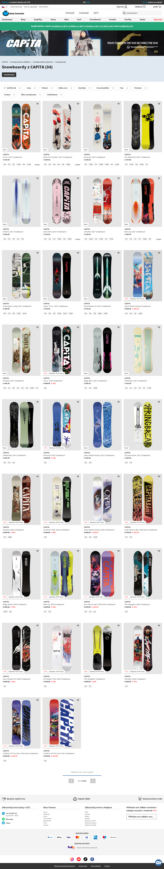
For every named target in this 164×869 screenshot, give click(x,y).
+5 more (77, 164)
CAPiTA (5, 62)
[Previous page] (71, 781)
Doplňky (38, 19)
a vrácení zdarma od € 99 (16, 2)
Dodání (87, 819)
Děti (96, 13)
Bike (66, 19)
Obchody (46, 814)
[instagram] (72, 859)
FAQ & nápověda (30, 7)
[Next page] (93, 781)
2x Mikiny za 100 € (76, 26)
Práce (45, 816)
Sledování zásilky (90, 825)
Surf (79, 19)
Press (45, 823)
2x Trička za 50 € (107, 26)
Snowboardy (60, 62)
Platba (87, 816)
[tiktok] (85, 859)
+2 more (77, 239)
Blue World (43, 7)
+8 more (37, 164)
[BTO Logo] (28, 13)
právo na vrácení (152, 2)
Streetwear (7, 19)
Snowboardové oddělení (20, 62)
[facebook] (92, 859)
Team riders (47, 819)
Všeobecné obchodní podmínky (64, 866)
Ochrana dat (83, 866)
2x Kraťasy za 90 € (92, 26)
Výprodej (158, 19)
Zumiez (45, 825)
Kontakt (87, 814)
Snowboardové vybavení (43, 62)
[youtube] (79, 859)
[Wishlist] (39, 103)
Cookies (107, 866)
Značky (128, 19)
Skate (53, 19)
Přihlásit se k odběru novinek (142, 816)
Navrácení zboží (90, 821)
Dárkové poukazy (90, 823)
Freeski (112, 19)
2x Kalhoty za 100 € (59, 26)
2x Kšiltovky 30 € (126, 26)
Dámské (84, 13)
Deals (142, 19)
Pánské (69, 13)
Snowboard (95, 19)
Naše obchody (16, 7)
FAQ (86, 812)
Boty (23, 19)
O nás (45, 812)
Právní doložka (96, 866)
